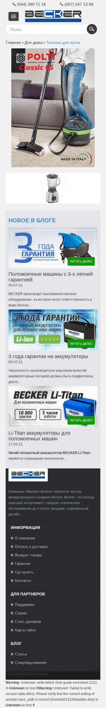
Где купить (24, 572)
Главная (13, 42)
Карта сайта (25, 630)
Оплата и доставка (31, 547)
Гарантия (22, 563)
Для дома (33, 42)
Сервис (21, 613)
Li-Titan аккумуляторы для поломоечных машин (39, 436)
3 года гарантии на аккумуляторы (48, 356)
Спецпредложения (30, 662)
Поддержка (24, 604)
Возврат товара (28, 555)
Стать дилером (28, 621)
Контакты (23, 580)
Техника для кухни (63, 42)
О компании (25, 538)
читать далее (81, 261)
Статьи (21, 654)
